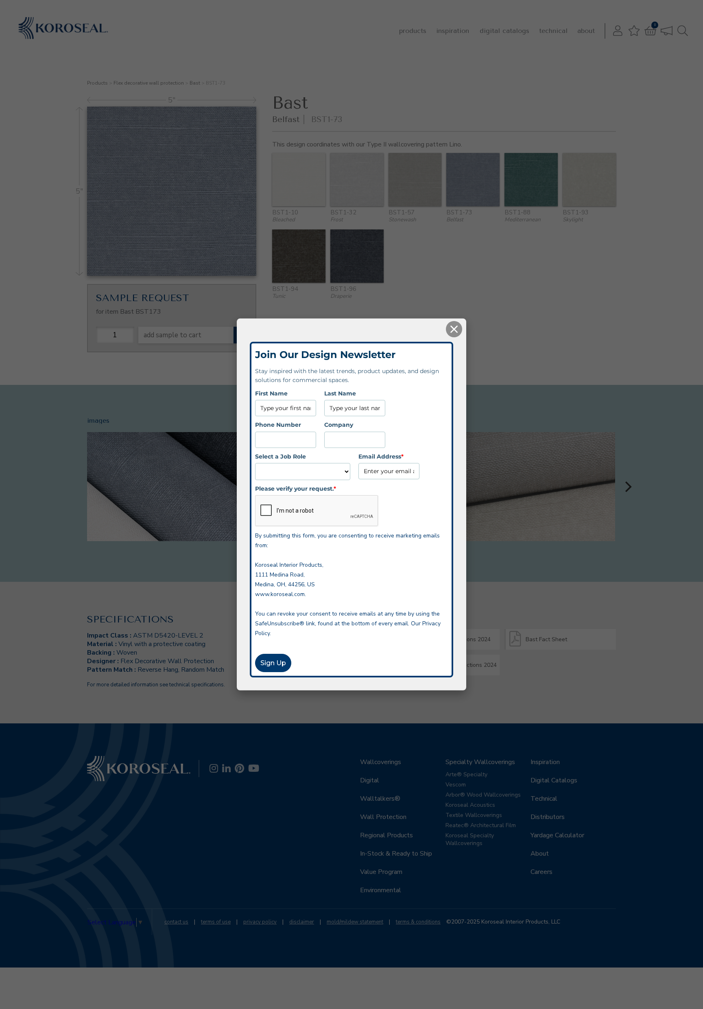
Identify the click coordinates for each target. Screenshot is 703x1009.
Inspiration (452, 31)
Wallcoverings (380, 762)
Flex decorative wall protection (149, 83)
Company (338, 424)
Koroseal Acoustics (470, 805)
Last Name (340, 393)
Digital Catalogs (504, 31)
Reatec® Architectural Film (480, 825)
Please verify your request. (295, 488)
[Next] (627, 486)
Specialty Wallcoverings (480, 762)
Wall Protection (383, 816)
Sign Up (273, 663)
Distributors (548, 816)
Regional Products (386, 835)
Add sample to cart (172, 335)
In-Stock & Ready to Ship (396, 853)
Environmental (380, 890)
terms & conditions (418, 922)
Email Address (381, 456)
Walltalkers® (380, 798)
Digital (369, 780)
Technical (553, 31)
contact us (176, 922)
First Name (271, 393)
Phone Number (278, 424)
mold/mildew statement (355, 922)
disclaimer (301, 922)
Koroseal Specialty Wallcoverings (469, 839)
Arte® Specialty (466, 774)
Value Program (381, 871)
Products (412, 31)
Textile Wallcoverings (473, 815)
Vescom (455, 784)
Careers (541, 871)
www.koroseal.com (280, 594)
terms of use (216, 922)
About (586, 31)
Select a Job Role (280, 456)
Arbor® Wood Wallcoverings (483, 795)
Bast (195, 83)
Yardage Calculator (557, 835)
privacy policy (260, 922)
